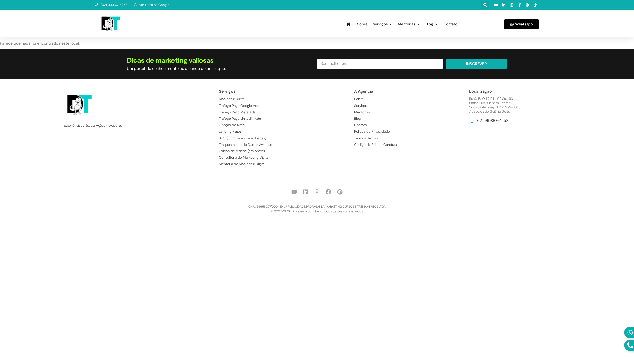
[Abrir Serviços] (391, 24)
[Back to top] (615, 351)
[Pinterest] (339, 191)
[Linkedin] (305, 191)
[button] (485, 5)
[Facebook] (328, 191)
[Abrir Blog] (436, 24)
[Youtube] (294, 191)
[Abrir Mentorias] (418, 24)
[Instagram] (317, 191)
